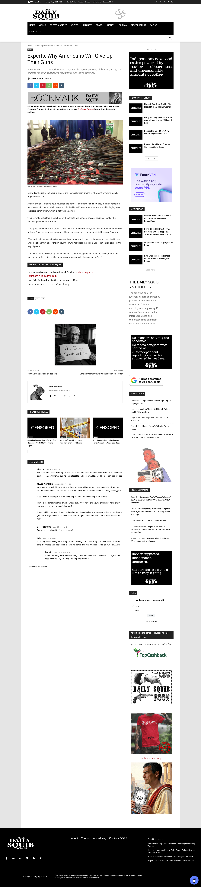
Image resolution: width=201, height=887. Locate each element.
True (137, 606)
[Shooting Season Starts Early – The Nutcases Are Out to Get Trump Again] (42, 428)
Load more (150, 158)
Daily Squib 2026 (40, 876)
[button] (170, 38)
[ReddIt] (55, 85)
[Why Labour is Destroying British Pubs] (135, 246)
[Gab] (160, 2)
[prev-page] (29, 451)
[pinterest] (65, 395)
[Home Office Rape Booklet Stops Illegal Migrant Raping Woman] (135, 108)
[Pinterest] (168, 2)
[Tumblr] (61, 85)
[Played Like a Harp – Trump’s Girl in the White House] (135, 148)
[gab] (55, 395)
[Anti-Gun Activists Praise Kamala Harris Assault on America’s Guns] (108, 428)
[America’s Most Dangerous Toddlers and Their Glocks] (75, 428)
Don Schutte (38, 78)
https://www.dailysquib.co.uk (59, 390)
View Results (151, 621)
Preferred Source (86, 109)
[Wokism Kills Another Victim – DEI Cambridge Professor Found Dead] (135, 219)
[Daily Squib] (29, 78)
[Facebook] (156, 2)
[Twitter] (172, 2)
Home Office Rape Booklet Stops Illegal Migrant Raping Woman (151, 402)
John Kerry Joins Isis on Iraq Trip (42, 374)
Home (29, 46)
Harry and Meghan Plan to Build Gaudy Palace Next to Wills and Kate (158, 120)
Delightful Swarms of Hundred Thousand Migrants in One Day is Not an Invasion (150, 529)
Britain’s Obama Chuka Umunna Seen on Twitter (101, 374)
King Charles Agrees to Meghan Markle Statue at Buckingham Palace (158, 258)
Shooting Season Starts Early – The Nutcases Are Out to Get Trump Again (41, 443)
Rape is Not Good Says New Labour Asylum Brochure (149, 419)
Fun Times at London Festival (154, 520)
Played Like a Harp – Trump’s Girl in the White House (150, 427)
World (36, 46)
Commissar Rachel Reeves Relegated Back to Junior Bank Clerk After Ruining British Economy (150, 500)
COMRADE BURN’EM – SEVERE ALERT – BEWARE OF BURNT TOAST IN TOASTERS (152, 436)
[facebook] (50, 395)
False (137, 610)
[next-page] (33, 451)
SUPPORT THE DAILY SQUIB (43, 276)
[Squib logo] (49, 14)
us (43, 299)
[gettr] (60, 395)
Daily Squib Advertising (151, 758)
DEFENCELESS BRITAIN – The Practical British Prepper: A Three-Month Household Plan (157, 231)
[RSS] (34, 858)
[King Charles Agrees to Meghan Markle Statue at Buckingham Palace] (135, 259)
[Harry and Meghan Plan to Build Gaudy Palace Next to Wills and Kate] (135, 121)
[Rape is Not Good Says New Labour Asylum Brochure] (135, 135)
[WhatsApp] (49, 85)
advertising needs (86, 272)
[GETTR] (164, 2)
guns (37, 299)
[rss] (70, 395)
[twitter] (74, 395)
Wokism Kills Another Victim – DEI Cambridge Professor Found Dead (157, 218)
